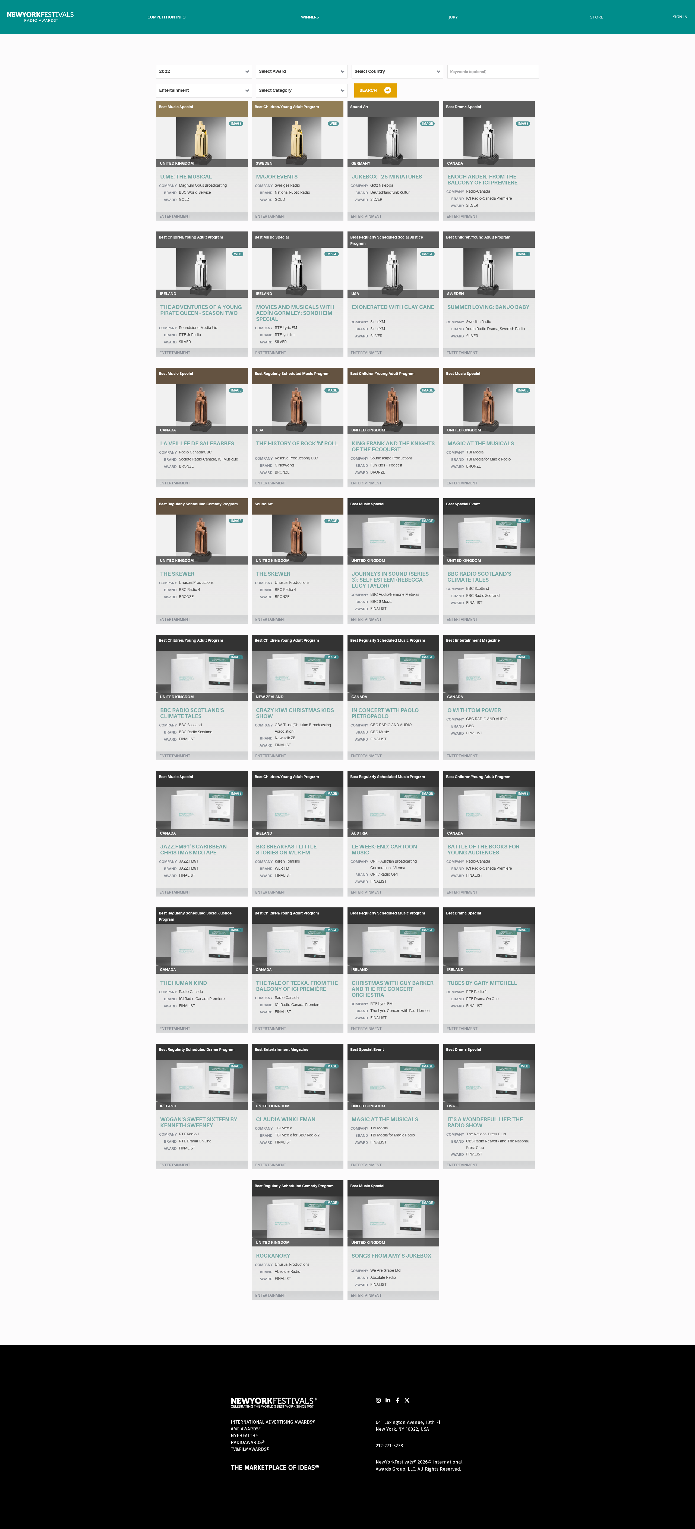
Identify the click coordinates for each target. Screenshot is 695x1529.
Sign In (680, 16)
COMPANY (168, 186)
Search (368, 90)
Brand (170, 193)
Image (236, 124)
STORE (596, 17)
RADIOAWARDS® (248, 1442)
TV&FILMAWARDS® (250, 1449)
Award (170, 200)
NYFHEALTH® (244, 1436)
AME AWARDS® (246, 1429)
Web (333, 124)
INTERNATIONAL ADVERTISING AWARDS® (273, 1422)
